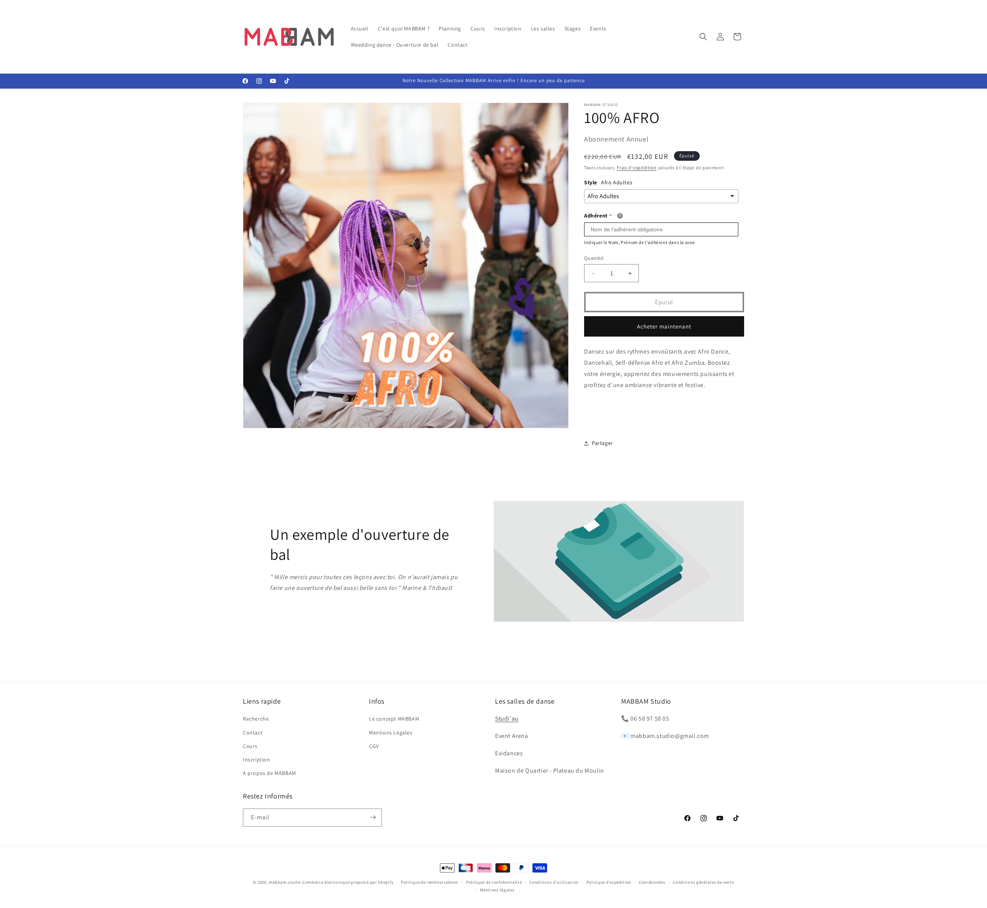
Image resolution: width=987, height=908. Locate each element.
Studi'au (507, 718)
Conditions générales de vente (703, 882)
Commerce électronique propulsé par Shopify (347, 882)
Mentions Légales (391, 732)
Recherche (256, 718)
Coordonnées (652, 882)
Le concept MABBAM (394, 718)
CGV (374, 745)
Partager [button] (602, 443)
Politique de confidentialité (494, 882)
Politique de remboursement (429, 882)
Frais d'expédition (637, 167)
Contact (253, 732)
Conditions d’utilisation (554, 882)
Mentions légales (497, 890)
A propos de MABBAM (269, 773)
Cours (250, 745)
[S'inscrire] (372, 817)
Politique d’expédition (608, 882)
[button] (703, 36)
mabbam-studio (285, 882)
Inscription (256, 759)
